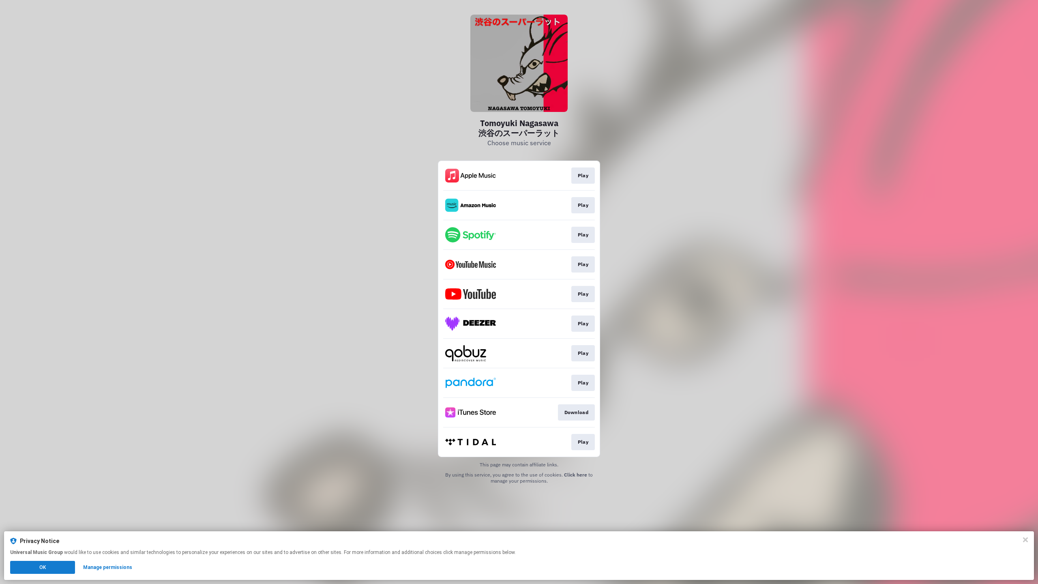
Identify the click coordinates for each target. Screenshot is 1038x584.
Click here (575, 475)
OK (42, 567)
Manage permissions (107, 567)
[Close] (1025, 539)
